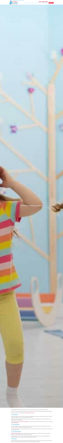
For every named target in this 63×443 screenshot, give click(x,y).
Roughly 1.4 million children (15, 433)
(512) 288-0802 (43, 2)
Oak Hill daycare (15, 422)
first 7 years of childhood (24, 421)
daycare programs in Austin (29, 412)
